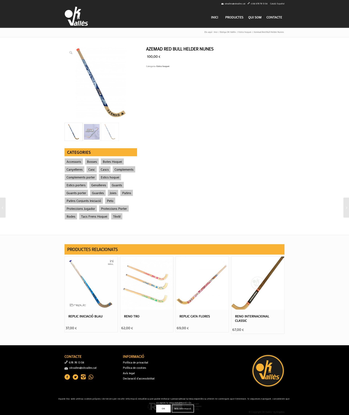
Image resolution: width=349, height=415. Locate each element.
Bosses (92, 161)
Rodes (71, 216)
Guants (117, 185)
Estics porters (76, 185)
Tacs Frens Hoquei (94, 216)
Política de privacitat (135, 362)
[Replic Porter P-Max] (346, 208)
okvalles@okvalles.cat (235, 3)
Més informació (182, 408)
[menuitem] (214, 17)
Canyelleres (75, 169)
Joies (113, 193)
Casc (91, 169)
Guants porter (76, 193)
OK (163, 408)
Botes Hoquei (112, 161)
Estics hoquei (110, 177)
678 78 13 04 (76, 362)
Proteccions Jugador (81, 208)
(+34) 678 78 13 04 (259, 3)
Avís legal (129, 373)
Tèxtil (117, 216)
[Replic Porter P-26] (3, 208)
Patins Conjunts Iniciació (84, 200)
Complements (124, 169)
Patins (126, 193)
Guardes (98, 193)
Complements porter (81, 177)
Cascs (105, 169)
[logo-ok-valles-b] (77, 17)
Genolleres (98, 185)
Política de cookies (134, 367)
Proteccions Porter (114, 208)
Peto (110, 200)
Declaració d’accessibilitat (139, 378)
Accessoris (74, 161)
